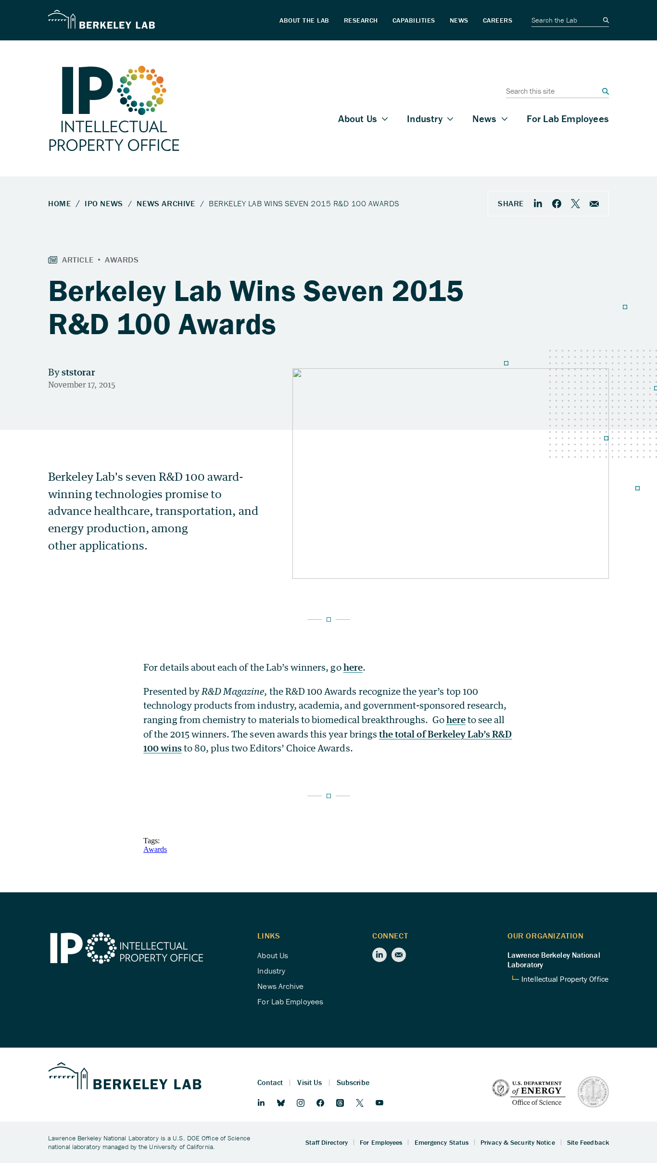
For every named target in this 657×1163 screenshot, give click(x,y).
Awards (155, 849)
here (353, 667)
